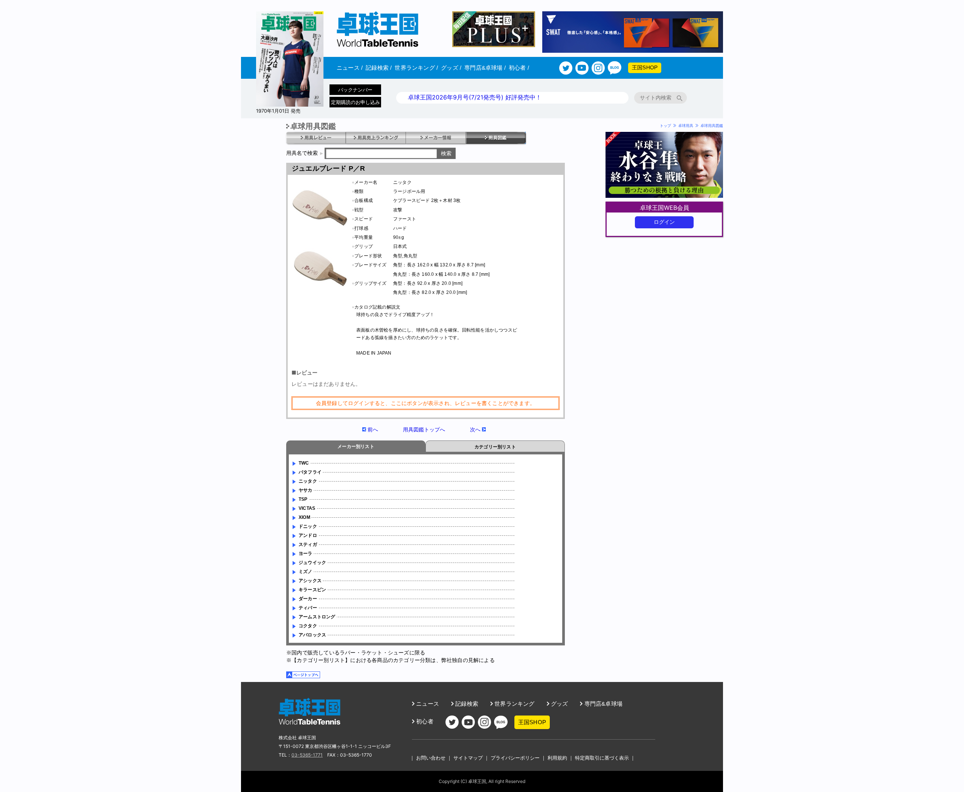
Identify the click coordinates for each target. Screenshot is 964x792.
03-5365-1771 (307, 755)
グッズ (451, 67)
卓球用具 (685, 125)
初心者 (519, 67)
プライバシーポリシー (515, 758)
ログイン (664, 222)
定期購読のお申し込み (355, 102)
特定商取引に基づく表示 (602, 758)
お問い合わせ (430, 758)
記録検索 (379, 67)
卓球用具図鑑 (711, 125)
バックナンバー (355, 90)
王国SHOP (644, 67)
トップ (665, 125)
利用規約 (557, 758)
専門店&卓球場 (485, 67)
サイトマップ (468, 758)
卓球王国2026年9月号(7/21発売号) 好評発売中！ (474, 97)
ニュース (350, 67)
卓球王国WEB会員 (664, 207)
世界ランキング (416, 67)
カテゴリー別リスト (495, 447)
